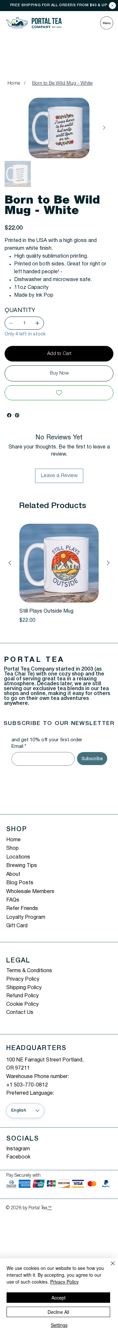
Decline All (58, 1312)
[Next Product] (108, 563)
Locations (18, 857)
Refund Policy (22, 996)
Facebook (18, 1157)
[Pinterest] (17, 415)
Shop (12, 848)
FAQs (12, 900)
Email (18, 746)
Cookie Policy (22, 1004)
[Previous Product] (10, 563)
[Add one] (37, 323)
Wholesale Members (30, 891)
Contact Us (19, 1012)
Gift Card (17, 926)
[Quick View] (59, 563)
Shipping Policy (24, 988)
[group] (59, 577)
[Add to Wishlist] (59, 392)
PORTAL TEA (34, 660)
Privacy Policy (22, 979)
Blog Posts (19, 883)
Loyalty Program (25, 917)
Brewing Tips (21, 865)
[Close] (112, 5)
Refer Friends (22, 908)
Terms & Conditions (29, 971)
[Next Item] (104, 128)
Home (13, 840)
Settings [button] (59, 1325)
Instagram (18, 1149)
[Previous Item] (14, 128)
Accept (58, 1297)
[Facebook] (9, 415)
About (13, 874)
